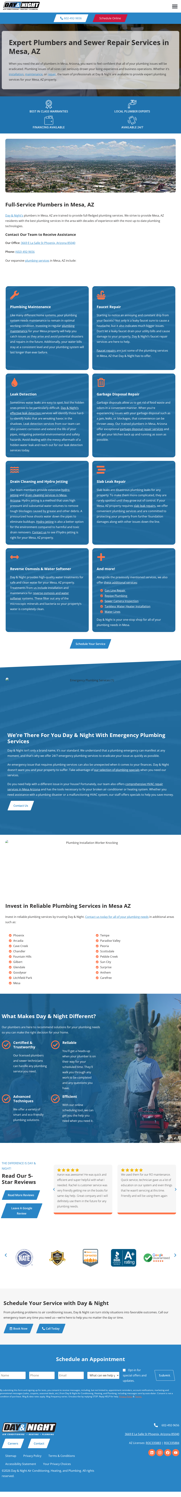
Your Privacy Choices (57, 1464)
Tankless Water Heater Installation (127, 606)
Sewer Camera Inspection (122, 601)
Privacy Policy (125, 1396)
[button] (174, 6)
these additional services (120, 582)
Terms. (138, 1396)
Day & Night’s (14, 215)
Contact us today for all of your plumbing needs (117, 917)
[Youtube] (175, 1452)
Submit (165, 1375)
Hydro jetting (45, 522)
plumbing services (37, 261)
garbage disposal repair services (141, 429)
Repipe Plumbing (116, 596)
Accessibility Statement (20, 1464)
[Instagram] (159, 1452)
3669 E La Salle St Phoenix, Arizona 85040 (48, 243)
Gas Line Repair (115, 590)
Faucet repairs (106, 351)
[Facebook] (167, 1452)
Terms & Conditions (61, 1456)
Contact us (39, 532)
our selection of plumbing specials (117, 770)
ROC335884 (171, 1443)
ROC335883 (153, 1443)
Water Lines (112, 612)
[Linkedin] (151, 1452)
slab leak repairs (145, 506)
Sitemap (10, 1456)
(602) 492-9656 (25, 252)
